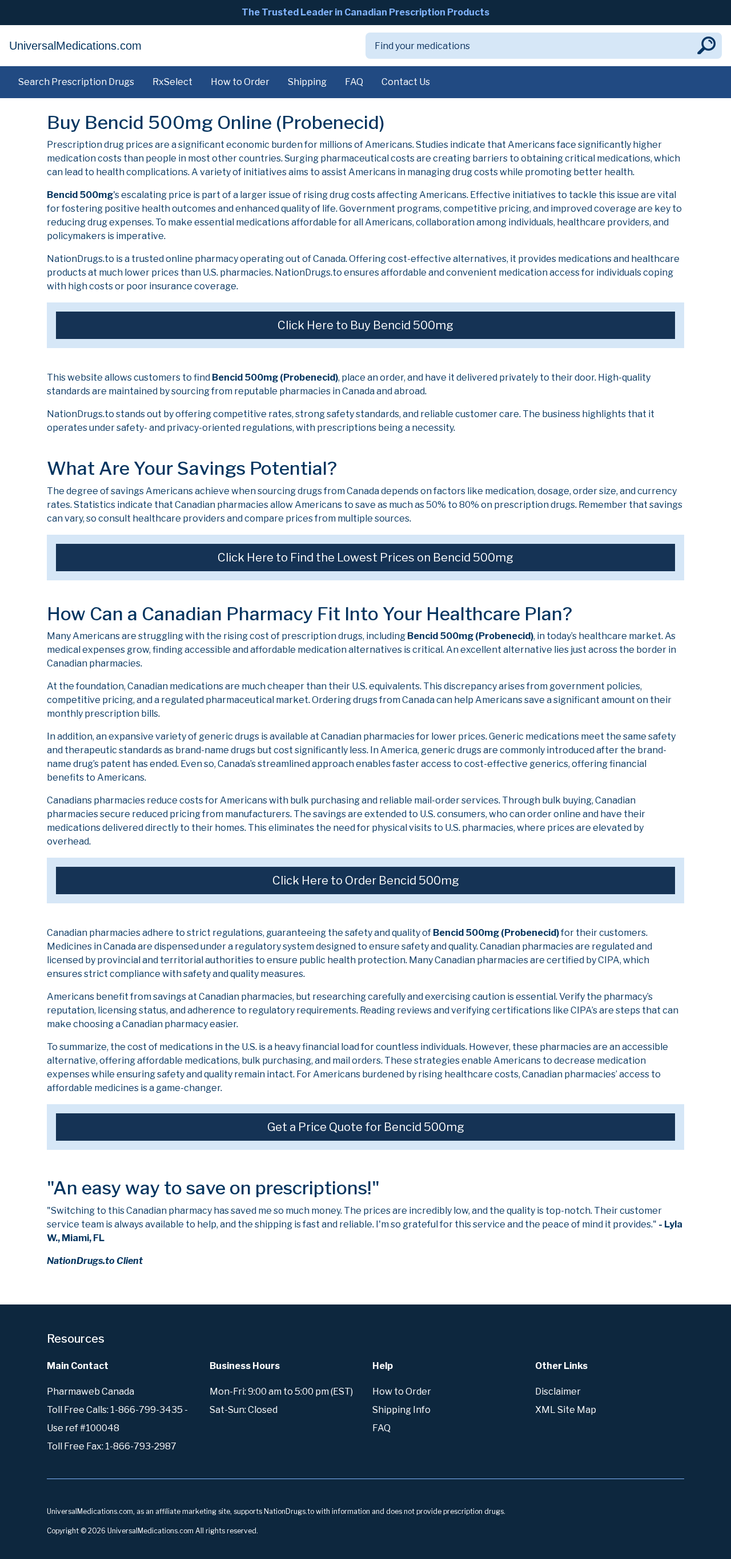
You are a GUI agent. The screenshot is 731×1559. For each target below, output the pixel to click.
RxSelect (172, 81)
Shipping (307, 81)
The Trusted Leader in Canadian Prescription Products (365, 12)
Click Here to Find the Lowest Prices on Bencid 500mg (365, 557)
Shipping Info (401, 1409)
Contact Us (405, 81)
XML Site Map (565, 1409)
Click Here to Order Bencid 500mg (365, 880)
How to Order (240, 81)
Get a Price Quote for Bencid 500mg (365, 1127)
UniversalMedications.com (75, 45)
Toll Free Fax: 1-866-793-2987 (111, 1446)
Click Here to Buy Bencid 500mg (365, 325)
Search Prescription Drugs (76, 81)
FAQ (354, 81)
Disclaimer (558, 1391)
